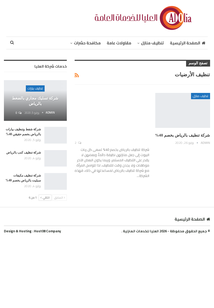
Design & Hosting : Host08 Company (32, 231)
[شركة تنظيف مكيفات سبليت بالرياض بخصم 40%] (55, 181)
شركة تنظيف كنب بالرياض (23, 152)
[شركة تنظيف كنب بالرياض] (55, 158)
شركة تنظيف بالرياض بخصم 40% (182, 135)
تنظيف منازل (152, 43)
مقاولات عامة (119, 43)
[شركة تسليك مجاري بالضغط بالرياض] (35, 100)
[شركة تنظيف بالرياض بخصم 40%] (182, 110)
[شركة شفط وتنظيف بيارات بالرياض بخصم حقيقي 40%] (55, 135)
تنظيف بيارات (35, 88)
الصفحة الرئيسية (185, 43)
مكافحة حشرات (87, 43)
